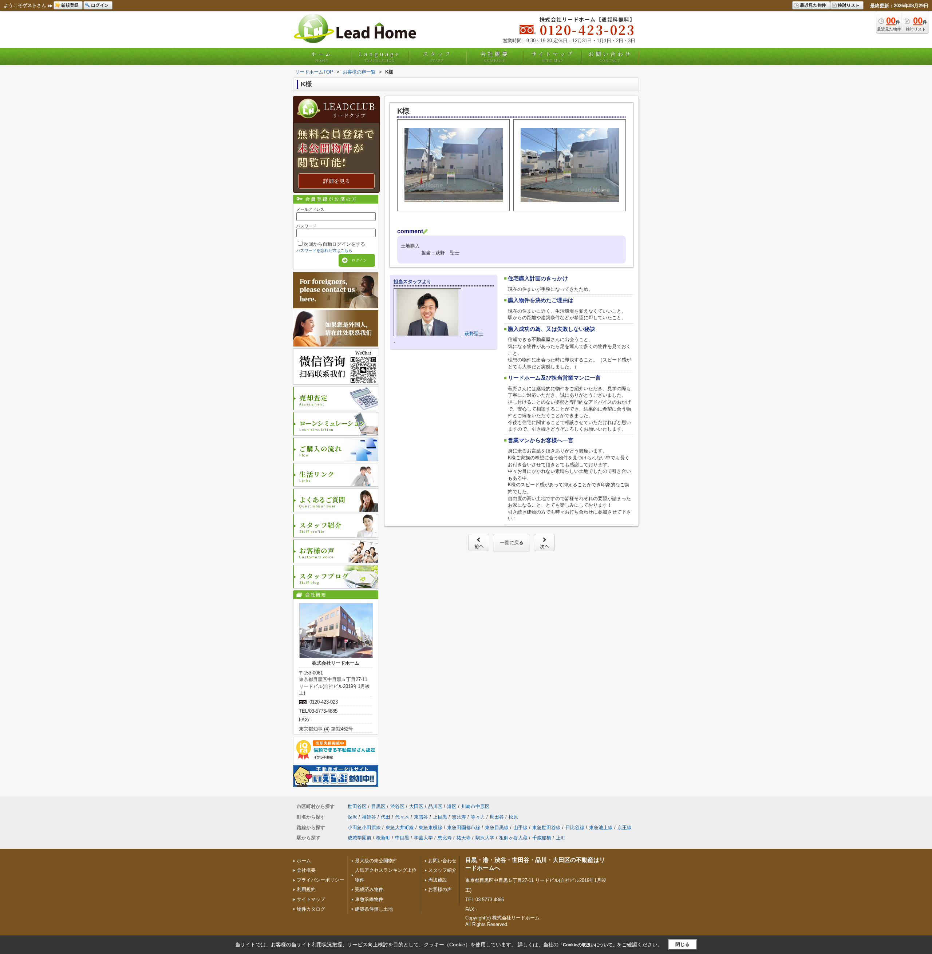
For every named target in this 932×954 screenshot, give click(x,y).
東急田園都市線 (463, 827)
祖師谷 (369, 817)
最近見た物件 (813, 5)
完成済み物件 (369, 889)
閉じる (682, 944)
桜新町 (383, 837)
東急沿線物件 (369, 899)
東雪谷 (421, 817)
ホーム (322, 56)
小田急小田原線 (364, 827)
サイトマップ (552, 56)
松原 (513, 817)
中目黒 (402, 837)
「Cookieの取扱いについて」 (587, 944)
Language (379, 56)
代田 (385, 817)
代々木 (402, 817)
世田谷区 (357, 806)
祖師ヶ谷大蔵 (513, 837)
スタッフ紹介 (442, 870)
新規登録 (70, 5)
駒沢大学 (484, 837)
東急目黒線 (497, 827)
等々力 (478, 817)
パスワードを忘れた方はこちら (324, 250)
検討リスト (849, 5)
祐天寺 (464, 837)
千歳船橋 (541, 837)
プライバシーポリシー (320, 880)
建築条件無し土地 (374, 909)
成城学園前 (359, 837)
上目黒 (440, 817)
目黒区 (378, 806)
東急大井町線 (400, 827)
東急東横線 (430, 827)
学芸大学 (423, 837)
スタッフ (437, 56)
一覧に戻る (512, 542)
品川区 (435, 806)
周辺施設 (437, 880)
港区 (452, 806)
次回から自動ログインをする (334, 244)
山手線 (520, 827)
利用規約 (306, 889)
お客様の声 (440, 889)
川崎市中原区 (475, 806)
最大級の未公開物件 (376, 860)
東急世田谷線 (546, 827)
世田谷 (497, 817)
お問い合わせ (610, 56)
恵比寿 (459, 817)
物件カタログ (311, 909)
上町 (560, 837)
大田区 (416, 806)
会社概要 (494, 56)
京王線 (624, 827)
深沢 (352, 817)
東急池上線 (601, 827)
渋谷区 (397, 806)
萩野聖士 (474, 333)
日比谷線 (574, 827)
